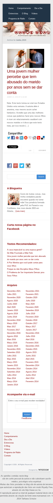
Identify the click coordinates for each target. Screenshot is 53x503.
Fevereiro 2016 (32, 343)
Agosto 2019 (12, 313)
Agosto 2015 (31, 352)
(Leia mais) (20, 211)
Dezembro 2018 (13, 320)
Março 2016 (12, 343)
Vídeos (35, 13)
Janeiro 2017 (31, 330)
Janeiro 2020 (12, 310)
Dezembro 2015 (32, 346)
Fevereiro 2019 (32, 317)
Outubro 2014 (31, 368)
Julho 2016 (30, 336)
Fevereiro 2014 (32, 381)
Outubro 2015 (31, 349)
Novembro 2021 (32, 291)
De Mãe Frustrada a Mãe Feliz (20, 253)
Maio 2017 (11, 326)
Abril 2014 (30, 378)
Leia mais (42, 150)
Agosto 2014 (31, 372)
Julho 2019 (30, 313)
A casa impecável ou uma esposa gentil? (24, 250)
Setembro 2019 (32, 310)
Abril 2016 (30, 339)
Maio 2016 (11, 339)
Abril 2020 (11, 307)
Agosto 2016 (12, 336)
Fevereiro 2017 (13, 330)
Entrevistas (13, 13)
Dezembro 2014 (32, 365)
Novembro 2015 (13, 349)
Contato (32, 19)
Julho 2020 (30, 301)
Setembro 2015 (13, 352)
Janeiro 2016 (12, 346)
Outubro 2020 (31, 297)
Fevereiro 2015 (32, 362)
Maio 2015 (11, 359)
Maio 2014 (11, 378)
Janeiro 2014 (12, 385)
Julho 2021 (11, 294)
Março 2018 (12, 323)
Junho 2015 (31, 356)
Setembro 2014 (13, 372)
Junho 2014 (31, 375)
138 (30, 150)
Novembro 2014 (13, 368)
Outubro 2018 (31, 320)
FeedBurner (27, 418)
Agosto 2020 (12, 301)
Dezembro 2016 (13, 333)
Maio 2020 (30, 304)
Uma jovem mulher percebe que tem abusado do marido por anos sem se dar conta (24, 82)
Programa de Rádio (17, 19)
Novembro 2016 (32, 333)
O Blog (25, 13)
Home (11, 8)
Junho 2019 (12, 317)
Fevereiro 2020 (32, 307)
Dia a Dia (38, 8)
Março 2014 (12, 381)
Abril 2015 (30, 359)
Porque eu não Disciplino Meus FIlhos (23, 269)
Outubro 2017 (31, 323)
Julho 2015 (11, 356)
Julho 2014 (11, 375)
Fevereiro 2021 (32, 294)
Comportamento (24, 8)
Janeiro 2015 (12, 365)
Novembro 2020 (13, 297)
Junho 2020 (12, 304)
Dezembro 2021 (13, 291)
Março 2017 (31, 326)
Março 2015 (12, 362)
